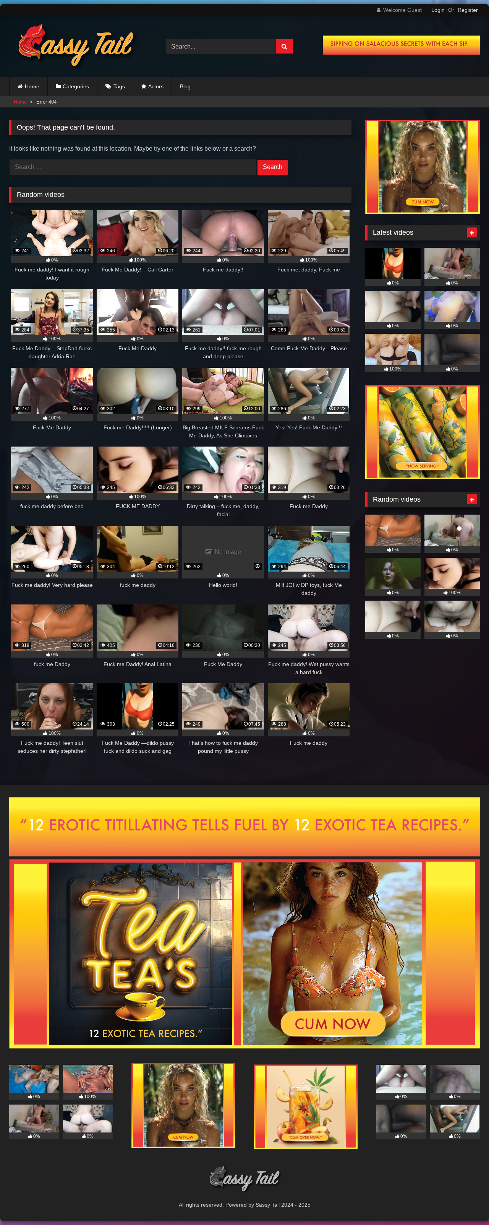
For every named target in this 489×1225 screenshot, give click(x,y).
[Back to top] (465, 1202)
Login (438, 10)
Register (468, 10)
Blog (185, 86)
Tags (119, 86)
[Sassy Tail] (74, 46)
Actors (156, 86)
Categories (76, 86)
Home (32, 86)
